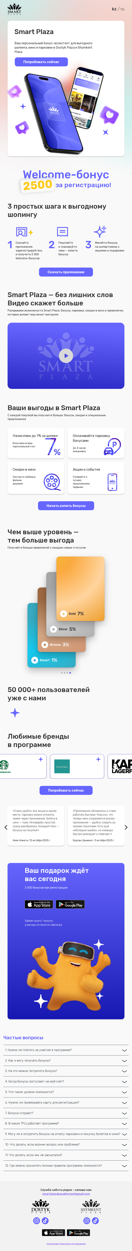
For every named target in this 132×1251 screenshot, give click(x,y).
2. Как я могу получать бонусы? (28, 1060)
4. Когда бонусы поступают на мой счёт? (34, 1081)
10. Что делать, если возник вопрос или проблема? (42, 1144)
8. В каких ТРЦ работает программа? (32, 1123)
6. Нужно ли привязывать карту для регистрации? (42, 1102)
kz (114, 9)
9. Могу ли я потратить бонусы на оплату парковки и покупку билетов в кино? (62, 1134)
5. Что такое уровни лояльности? (29, 1092)
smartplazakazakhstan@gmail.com (66, 1194)
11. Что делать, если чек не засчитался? (33, 1155)
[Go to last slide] (6, 827)
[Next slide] (126, 827)
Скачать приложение (66, 272)
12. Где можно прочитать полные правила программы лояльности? (53, 1166)
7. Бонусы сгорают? (19, 1113)
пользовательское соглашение (66, 1244)
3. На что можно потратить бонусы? (31, 1071)
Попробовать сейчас (66, 790)
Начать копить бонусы (66, 506)
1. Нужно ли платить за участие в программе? (38, 1050)
